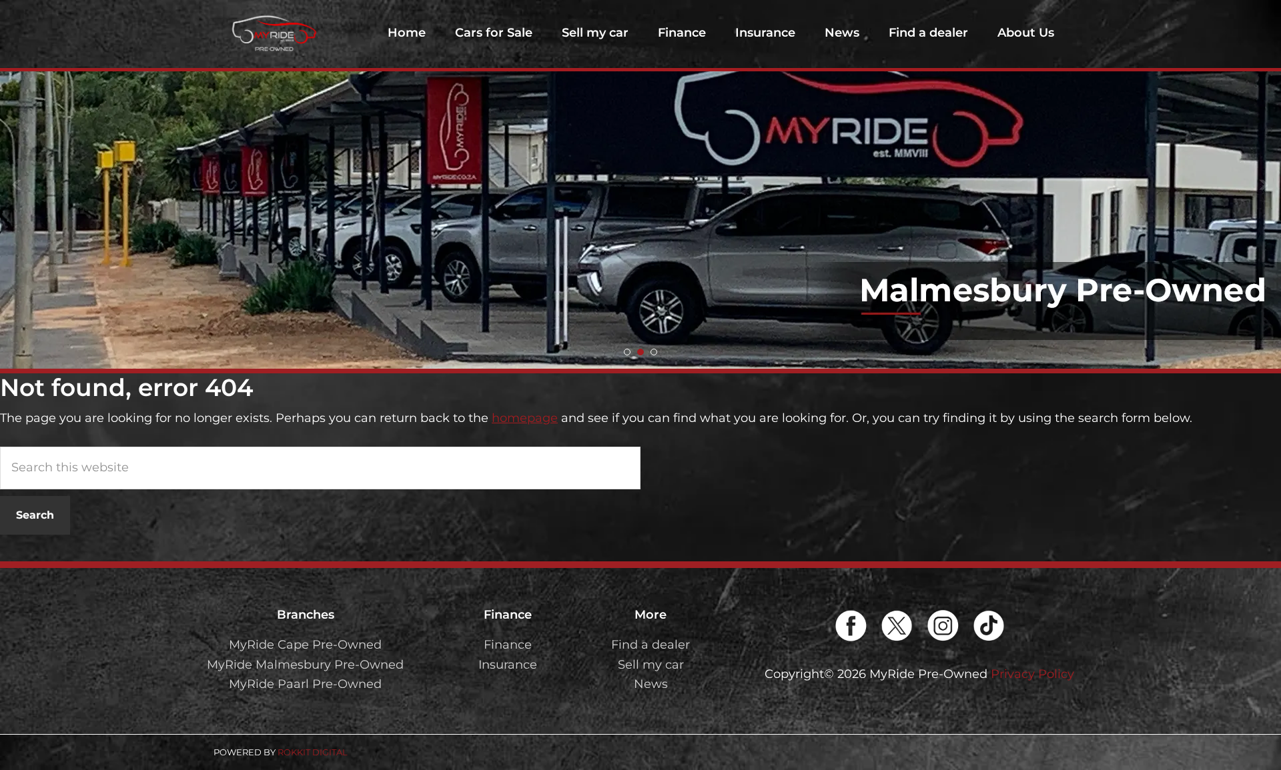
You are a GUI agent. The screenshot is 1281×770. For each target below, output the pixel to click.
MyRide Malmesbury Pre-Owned (305, 664)
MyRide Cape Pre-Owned (305, 644)
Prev (17, 184)
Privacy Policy (1032, 674)
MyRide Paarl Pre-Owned (305, 684)
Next (1263, 184)
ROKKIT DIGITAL (313, 752)
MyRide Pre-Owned (273, 33)
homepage (525, 418)
